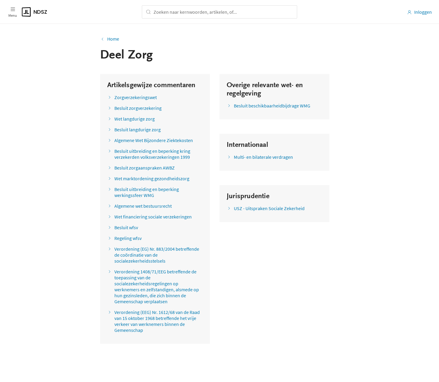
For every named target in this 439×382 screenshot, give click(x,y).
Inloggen (423, 12)
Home (113, 39)
